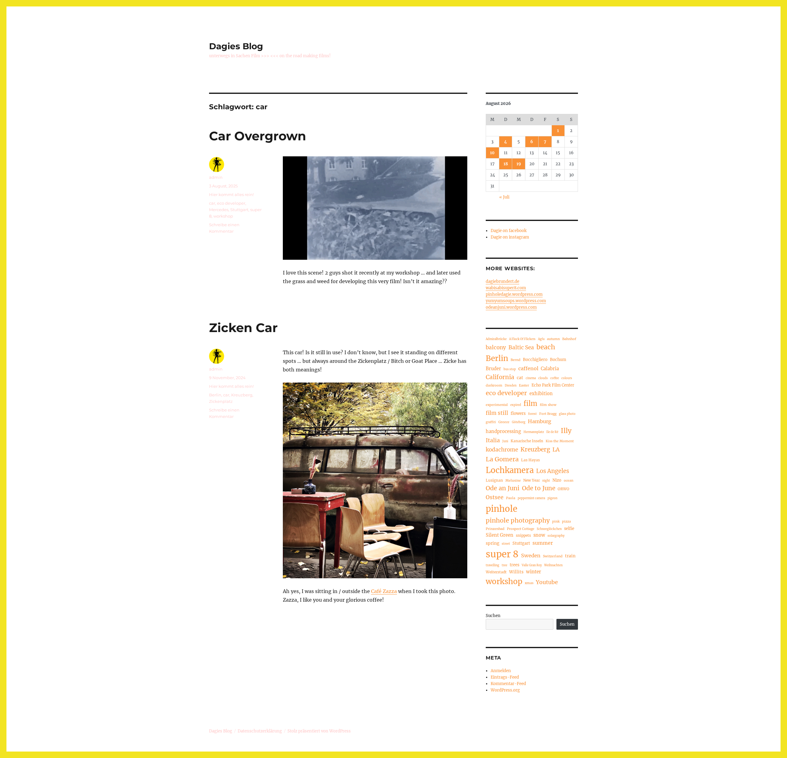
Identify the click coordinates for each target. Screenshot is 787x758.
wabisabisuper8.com (506, 288)
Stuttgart (239, 209)
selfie (569, 528)
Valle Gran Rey (532, 565)
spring (492, 543)
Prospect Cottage (520, 529)
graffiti (491, 422)
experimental (497, 405)
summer (542, 543)
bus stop (510, 369)
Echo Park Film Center (553, 385)
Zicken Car (243, 327)
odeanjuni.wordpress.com (511, 307)
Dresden (510, 385)
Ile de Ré (552, 432)
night (546, 481)
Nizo (556, 480)
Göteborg (518, 422)
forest (532, 414)
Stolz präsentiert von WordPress (319, 731)
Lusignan (494, 480)
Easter (524, 385)
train (570, 556)
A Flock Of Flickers (522, 339)
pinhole (501, 508)
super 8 (502, 554)
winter (533, 572)
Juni (505, 441)
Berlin (215, 394)
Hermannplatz (534, 432)
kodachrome (502, 449)
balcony (496, 347)
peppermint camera (531, 498)
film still (497, 413)
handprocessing (503, 431)
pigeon (552, 498)
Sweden (530, 555)
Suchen (493, 615)
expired (515, 405)
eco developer (231, 203)
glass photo (567, 414)
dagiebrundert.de (502, 281)
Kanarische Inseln (527, 441)
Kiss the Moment (560, 441)
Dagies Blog (236, 46)
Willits (516, 572)
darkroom (494, 385)
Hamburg (539, 421)
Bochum (558, 359)
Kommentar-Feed (508, 683)
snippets (523, 535)
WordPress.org (505, 690)
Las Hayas (530, 460)
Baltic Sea (521, 347)
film (530, 403)
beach (545, 347)
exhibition (541, 393)
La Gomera (502, 459)
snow (539, 535)
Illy (566, 431)
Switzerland (553, 556)
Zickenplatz (221, 401)
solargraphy (556, 536)
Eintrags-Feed (505, 677)
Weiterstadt (496, 572)
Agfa (541, 339)
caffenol (528, 368)
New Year (531, 480)
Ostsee (495, 497)
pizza (566, 521)
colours (566, 378)
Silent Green (499, 535)
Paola (510, 498)
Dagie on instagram (510, 237)
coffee (554, 378)
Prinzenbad (495, 529)
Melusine (513, 480)
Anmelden (501, 670)
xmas (529, 583)
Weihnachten (553, 565)
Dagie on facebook (509, 230)
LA (556, 449)
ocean (568, 480)
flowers (518, 413)
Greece (503, 422)
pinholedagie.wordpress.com (514, 294)
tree (504, 565)
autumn (553, 339)
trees (514, 564)
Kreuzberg (241, 394)
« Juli (504, 197)
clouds (543, 378)
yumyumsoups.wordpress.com (516, 300)
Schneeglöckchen (549, 529)
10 (492, 152)
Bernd (515, 360)
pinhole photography (518, 520)
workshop (223, 216)
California (500, 377)
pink (556, 521)
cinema (531, 378)
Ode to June (538, 488)
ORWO (563, 489)
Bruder (493, 368)
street (506, 544)
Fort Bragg (547, 413)
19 (518, 163)
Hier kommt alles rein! (231, 194)
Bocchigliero (535, 359)
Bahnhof (569, 339)
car (212, 203)
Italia (493, 440)
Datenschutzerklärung (260, 731)
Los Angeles (552, 471)
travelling (492, 565)
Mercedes (218, 209)
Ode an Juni (503, 488)
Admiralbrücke (496, 339)
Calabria (550, 368)
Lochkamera (510, 470)
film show (548, 405)
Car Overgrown (257, 135)
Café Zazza (384, 591)
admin (216, 177)
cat (520, 377)
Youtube (547, 582)
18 (506, 163)
